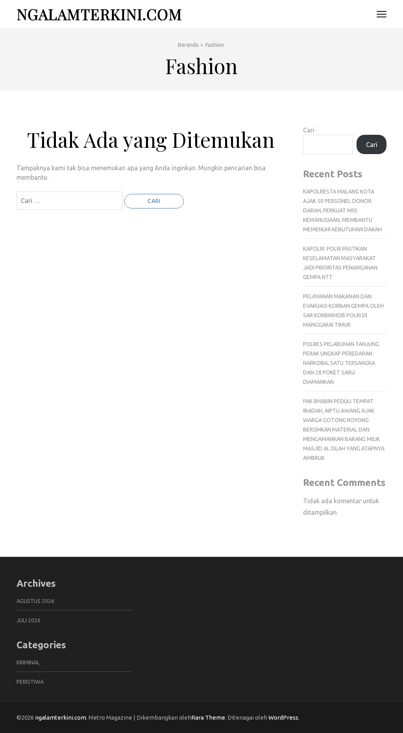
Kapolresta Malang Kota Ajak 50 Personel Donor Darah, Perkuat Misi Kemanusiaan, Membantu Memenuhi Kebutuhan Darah (342, 210)
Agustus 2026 (35, 601)
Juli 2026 (29, 620)
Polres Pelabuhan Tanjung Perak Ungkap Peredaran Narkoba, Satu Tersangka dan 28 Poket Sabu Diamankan (341, 363)
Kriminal (28, 662)
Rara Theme (208, 717)
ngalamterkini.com (99, 14)
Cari (308, 130)
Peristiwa (30, 682)
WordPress (283, 717)
